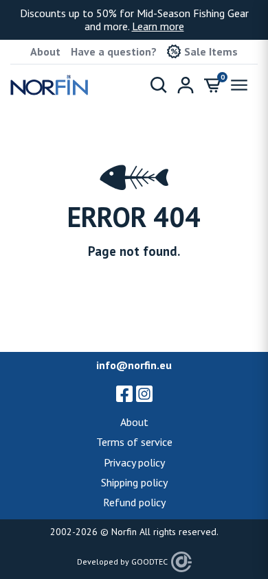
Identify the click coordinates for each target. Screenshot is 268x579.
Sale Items (211, 51)
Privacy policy (134, 462)
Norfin (124, 531)
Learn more (158, 26)
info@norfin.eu (134, 365)
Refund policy (134, 502)
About (45, 51)
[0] (212, 85)
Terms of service (134, 442)
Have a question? (114, 51)
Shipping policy (134, 482)
